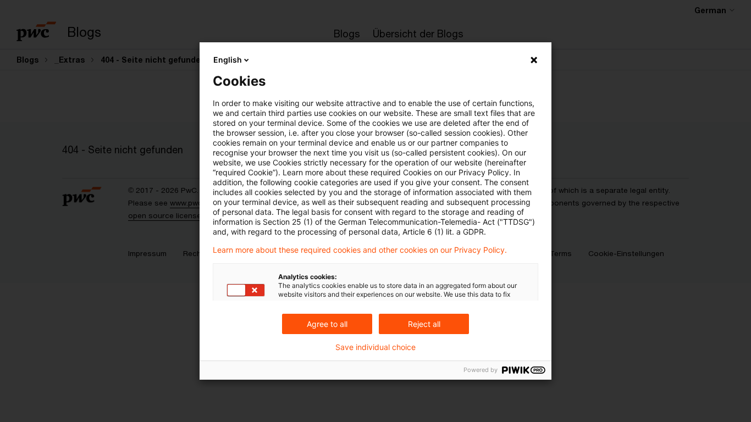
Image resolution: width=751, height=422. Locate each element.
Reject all (424, 324)
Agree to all (327, 324)
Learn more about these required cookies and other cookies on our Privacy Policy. (360, 250)
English (227, 59)
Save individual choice (375, 347)
